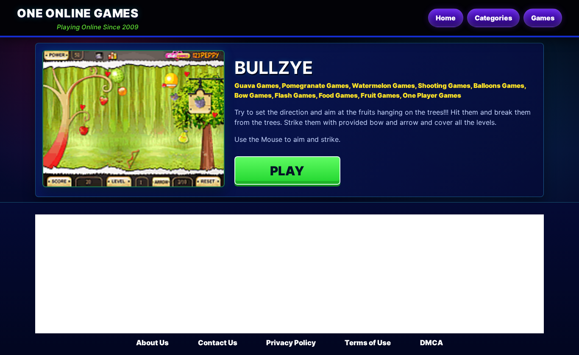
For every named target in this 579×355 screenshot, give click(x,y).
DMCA (431, 342)
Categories (493, 18)
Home (446, 18)
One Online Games (78, 13)
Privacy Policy (291, 342)
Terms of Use (368, 342)
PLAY (287, 170)
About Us (152, 342)
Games (542, 18)
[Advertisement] (289, 273)
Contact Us (217, 342)
